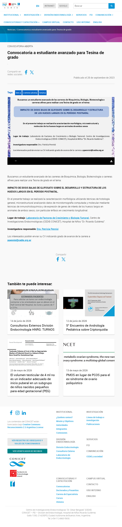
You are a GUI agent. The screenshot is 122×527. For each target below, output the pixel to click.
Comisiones (61, 432)
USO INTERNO (83, 22)
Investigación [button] (32, 14)
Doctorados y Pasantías (67, 490)
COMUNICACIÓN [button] (104, 14)
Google (63, 5)
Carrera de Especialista (67, 494)
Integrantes (61, 428)
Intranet (49, 5)
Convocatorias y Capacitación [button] (21, 22)
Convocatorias (63, 486)
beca (18, 92)
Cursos (59, 498)
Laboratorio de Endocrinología (63, 456)
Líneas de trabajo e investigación (95, 419)
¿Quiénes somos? (64, 417)
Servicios (81, 14)
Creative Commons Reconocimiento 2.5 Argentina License (25, 426)
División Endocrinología (67, 447)
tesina (42, 92)
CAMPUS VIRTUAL (51, 22)
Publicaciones (93, 424)
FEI (91, 14)
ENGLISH (97, 22)
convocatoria (30, 92)
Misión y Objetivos (64, 421)
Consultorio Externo (65, 451)
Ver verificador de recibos (27, 451)
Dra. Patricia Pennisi (47, 229)
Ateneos (60, 501)
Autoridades (62, 425)
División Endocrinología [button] (58, 14)
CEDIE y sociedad (94, 456)
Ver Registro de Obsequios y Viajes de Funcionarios (27, 442)
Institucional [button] (11, 14)
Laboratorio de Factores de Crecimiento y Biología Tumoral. (57, 217)
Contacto (68, 22)
